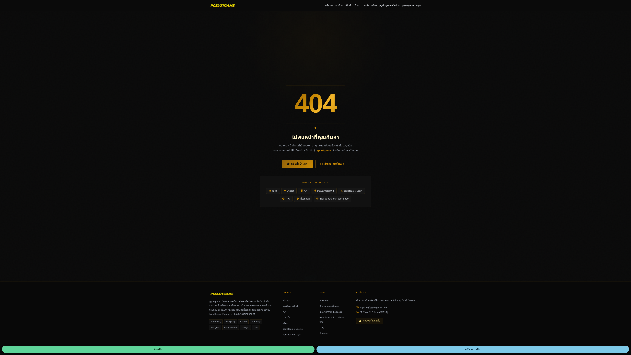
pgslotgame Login (411, 5)
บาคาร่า (365, 5)
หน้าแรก (329, 5)
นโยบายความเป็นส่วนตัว (330, 312)
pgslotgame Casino (389, 5)
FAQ (287, 199)
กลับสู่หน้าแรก (299, 164)
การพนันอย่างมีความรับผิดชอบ (334, 199)
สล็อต (374, 5)
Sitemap (323, 333)
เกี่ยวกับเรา (305, 199)
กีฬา (357, 5)
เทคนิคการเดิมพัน (343, 5)
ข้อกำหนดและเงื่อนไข (329, 306)
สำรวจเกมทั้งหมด (334, 164)
